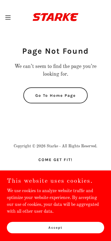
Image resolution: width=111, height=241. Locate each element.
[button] (10, 17)
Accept (55, 227)
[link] (55, 17)
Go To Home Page (55, 95)
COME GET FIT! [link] (55, 159)
